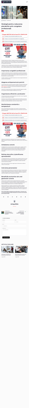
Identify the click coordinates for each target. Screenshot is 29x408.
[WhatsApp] (21, 197)
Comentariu (4, 228)
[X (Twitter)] (8, 197)
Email (3, 224)
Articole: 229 (14, 206)
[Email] (25, 197)
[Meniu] (27, 1)
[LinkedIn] (17, 197)
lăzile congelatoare (4, 86)
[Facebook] (3, 197)
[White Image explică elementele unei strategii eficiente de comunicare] (21, 249)
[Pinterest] (12, 197)
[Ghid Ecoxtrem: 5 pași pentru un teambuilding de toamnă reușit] (7, 249)
